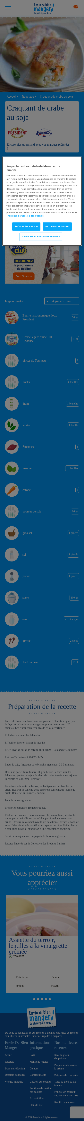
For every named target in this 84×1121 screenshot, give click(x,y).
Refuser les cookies (26, 226)
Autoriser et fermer (57, 226)
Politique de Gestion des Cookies (25, 215)
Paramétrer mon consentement (41, 236)
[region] (42, 201)
